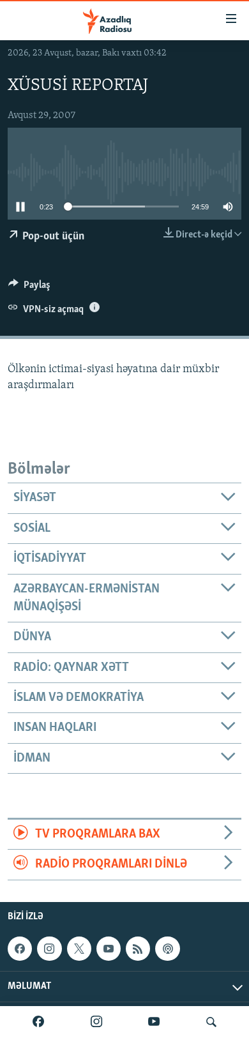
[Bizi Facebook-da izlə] (38, 1022)
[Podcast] (167, 948)
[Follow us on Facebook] (20, 948)
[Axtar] (211, 1022)
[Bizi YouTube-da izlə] (154, 1022)
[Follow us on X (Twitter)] (79, 948)
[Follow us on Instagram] (49, 948)
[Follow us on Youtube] (108, 948)
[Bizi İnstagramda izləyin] (96, 1022)
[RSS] (138, 948)
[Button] (29, 288)
